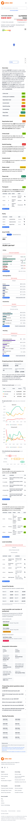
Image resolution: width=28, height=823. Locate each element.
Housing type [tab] (14, 335)
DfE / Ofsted (14, 747)
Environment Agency (9, 748)
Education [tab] (14, 304)
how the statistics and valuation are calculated (16, 751)
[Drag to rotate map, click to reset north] (25, 63)
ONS (18, 747)
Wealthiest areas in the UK (20, 782)
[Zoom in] (25, 59)
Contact (2, 803)
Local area (9, 234)
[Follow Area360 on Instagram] (5, 767)
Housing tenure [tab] (14, 333)
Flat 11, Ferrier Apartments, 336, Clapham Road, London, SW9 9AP (16, 495)
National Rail (4, 750)
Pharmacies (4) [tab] (14, 552)
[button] (14, 45)
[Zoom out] (25, 61)
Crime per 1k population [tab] (14, 252)
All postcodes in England (6, 780)
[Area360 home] (7, 3)
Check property (4, 776)
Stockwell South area (17, 234)
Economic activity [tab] (14, 309)
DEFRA (14, 748)
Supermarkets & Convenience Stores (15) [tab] (14, 545)
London (8, 25)
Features (3, 778)
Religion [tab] (14, 280)
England (3, 25)
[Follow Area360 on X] (7, 767)
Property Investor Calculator (7, 788)
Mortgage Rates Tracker (6, 790)
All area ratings (18, 774)
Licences (18, 811)
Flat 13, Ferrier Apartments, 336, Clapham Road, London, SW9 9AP (16, 490)
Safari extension (18, 790)
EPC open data (21, 747)
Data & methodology (5, 805)
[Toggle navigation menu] (26, 3)
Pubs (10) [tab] (14, 547)
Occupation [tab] (14, 306)
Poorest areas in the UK (20, 779)
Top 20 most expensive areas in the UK (20, 777)
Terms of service (11, 811)
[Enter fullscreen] (25, 29)
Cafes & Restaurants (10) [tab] (14, 550)
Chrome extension (18, 788)
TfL (22, 748)
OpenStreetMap (19, 748)
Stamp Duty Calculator (6, 792)
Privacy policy (4, 811)
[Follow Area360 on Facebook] (2, 767)
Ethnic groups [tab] (14, 278)
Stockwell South (20, 25)
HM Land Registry (5, 747)
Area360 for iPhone (19, 792)
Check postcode (4, 774)
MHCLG (3, 748)
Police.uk (10, 747)
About (2, 801)
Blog (2, 798)
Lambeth (13, 25)
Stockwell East (4, 26)
